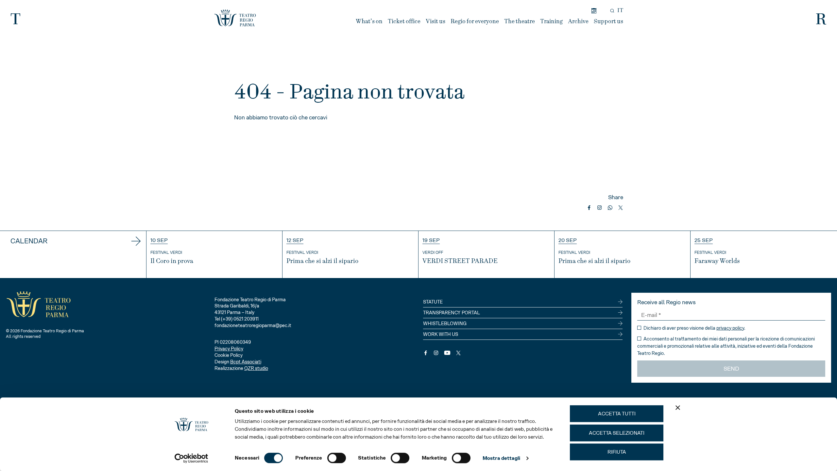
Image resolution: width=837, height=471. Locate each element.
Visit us (435, 21)
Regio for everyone (475, 21)
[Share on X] (620, 207)
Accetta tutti (617, 413)
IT (620, 10)
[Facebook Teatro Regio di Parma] (425, 353)
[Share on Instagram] (599, 207)
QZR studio (256, 368)
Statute (433, 302)
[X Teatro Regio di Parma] (458, 353)
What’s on (369, 21)
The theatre (519, 21)
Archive (578, 21)
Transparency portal (451, 313)
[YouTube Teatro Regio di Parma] (447, 353)
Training (551, 21)
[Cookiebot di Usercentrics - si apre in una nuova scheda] (191, 458)
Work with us (440, 334)
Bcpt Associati (245, 362)
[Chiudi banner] (677, 407)
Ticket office (404, 21)
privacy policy (730, 328)
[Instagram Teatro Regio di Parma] (436, 353)
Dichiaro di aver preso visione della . (693, 328)
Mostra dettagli (502, 458)
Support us (608, 21)
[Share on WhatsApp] (610, 207)
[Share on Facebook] (589, 207)
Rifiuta (616, 452)
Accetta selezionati (616, 433)
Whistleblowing (445, 323)
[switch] (336, 458)
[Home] (235, 18)
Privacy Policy (228, 349)
